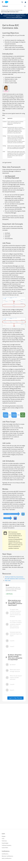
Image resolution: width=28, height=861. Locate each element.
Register (18, 15)
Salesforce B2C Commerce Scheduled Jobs (11, 10)
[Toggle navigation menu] (25, 6)
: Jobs (8, 580)
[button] (10, 12)
